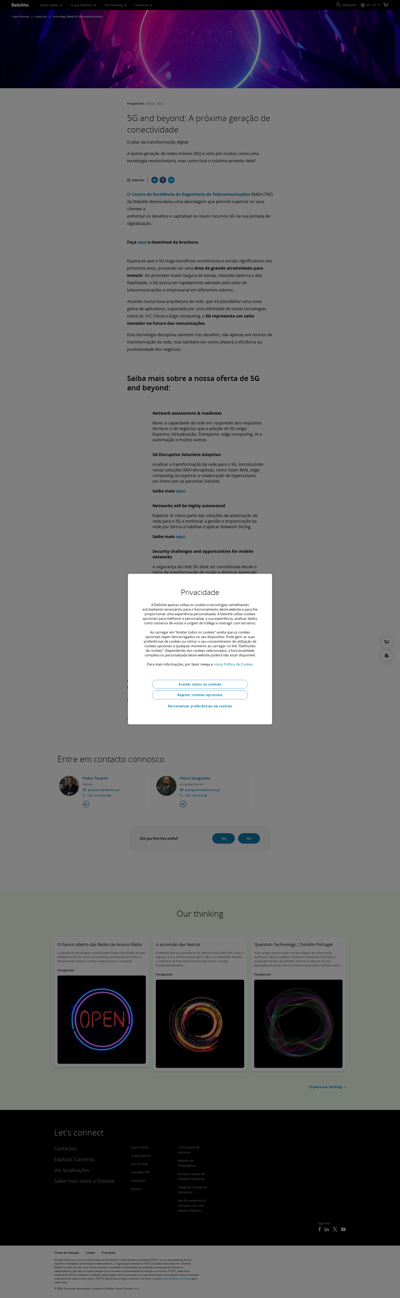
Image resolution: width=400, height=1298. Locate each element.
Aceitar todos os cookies (200, 684)
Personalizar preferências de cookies (200, 706)
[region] (200, 649)
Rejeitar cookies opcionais (200, 695)
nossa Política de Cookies (233, 664)
